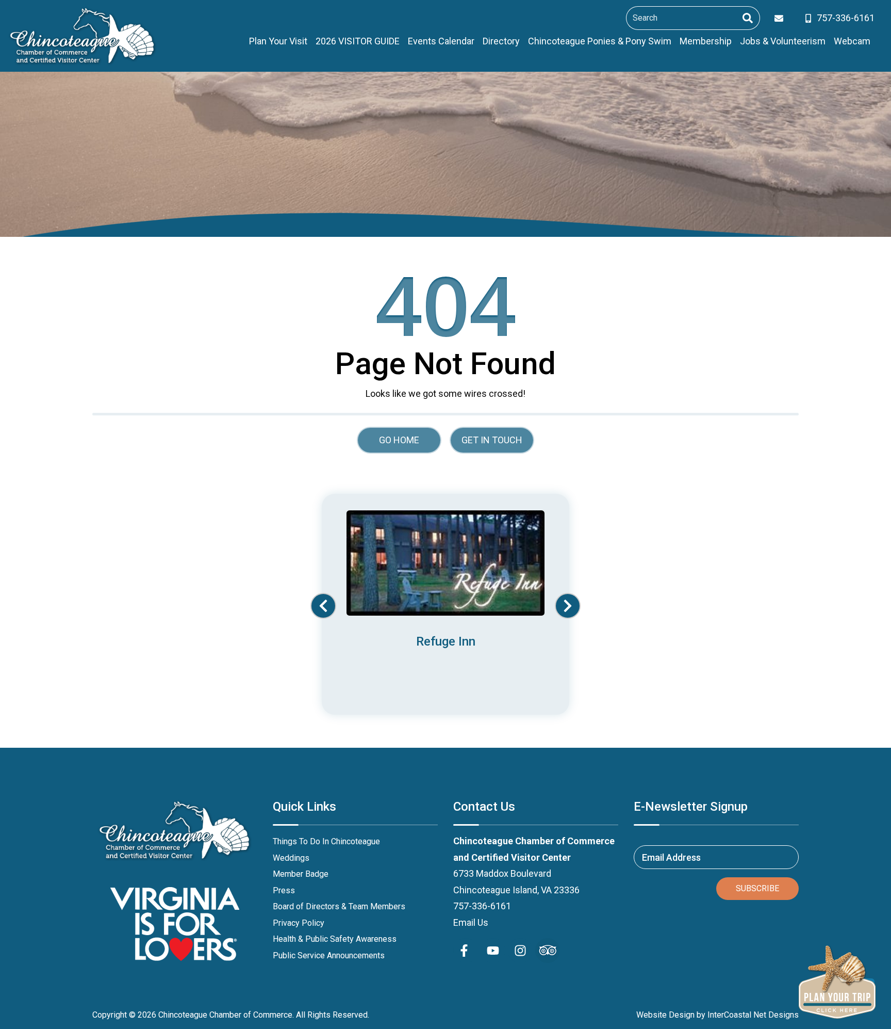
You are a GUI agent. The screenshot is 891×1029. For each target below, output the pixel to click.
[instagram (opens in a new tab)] (520, 950)
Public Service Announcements (329, 955)
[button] (323, 606)
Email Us (470, 922)
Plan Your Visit (278, 41)
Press (284, 890)
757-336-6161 (482, 906)
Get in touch (491, 440)
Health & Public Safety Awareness (335, 939)
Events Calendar (441, 41)
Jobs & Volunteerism (783, 41)
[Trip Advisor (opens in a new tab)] (547, 950)
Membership (706, 41)
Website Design (665, 1015)
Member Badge (300, 874)
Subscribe (757, 888)
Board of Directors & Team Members (339, 906)
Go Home (399, 440)
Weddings (291, 858)
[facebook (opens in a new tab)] (465, 950)
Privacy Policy (298, 923)
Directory (501, 41)
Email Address (671, 857)
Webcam (852, 41)
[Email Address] (781, 18)
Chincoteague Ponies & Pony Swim (599, 41)
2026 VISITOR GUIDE (358, 41)
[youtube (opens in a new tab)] (493, 950)
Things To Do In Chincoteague (326, 841)
